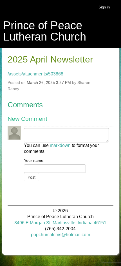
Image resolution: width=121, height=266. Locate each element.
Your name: (34, 160)
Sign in (104, 7)
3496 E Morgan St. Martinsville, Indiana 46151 (60, 222)
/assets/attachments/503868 (35, 73)
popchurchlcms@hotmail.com (60, 234)
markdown (60, 145)
